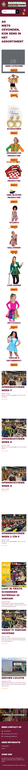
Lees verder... (5, 399)
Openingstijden (5, 746)
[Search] (17, 12)
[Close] (24, 13)
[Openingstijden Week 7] (14, 378)
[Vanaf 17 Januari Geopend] (14, 619)
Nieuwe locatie (13, 677)
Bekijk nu (14, 70)
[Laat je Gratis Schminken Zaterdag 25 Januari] (14, 574)
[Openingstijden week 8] (14, 473)
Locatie (3, 748)
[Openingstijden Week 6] (14, 427)
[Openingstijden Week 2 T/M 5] (14, 522)
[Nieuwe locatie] (14, 666)
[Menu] (24, 10)
